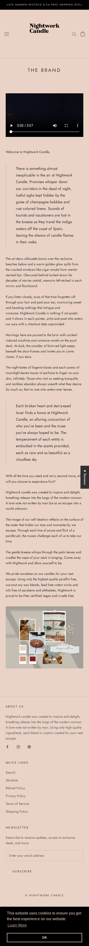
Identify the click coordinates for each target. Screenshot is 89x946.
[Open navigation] (6, 34)
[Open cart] (83, 34)
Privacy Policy (15, 795)
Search (10, 772)
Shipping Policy (17, 811)
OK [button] (44, 937)
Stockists (12, 780)
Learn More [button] (17, 925)
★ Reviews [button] (85, 477)
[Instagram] (18, 746)
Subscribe (22, 871)
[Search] (74, 34)
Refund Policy (15, 788)
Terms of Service (17, 803)
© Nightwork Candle (44, 895)
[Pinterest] (29, 746)
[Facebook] (7, 746)
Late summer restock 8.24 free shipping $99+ (44, 4)
